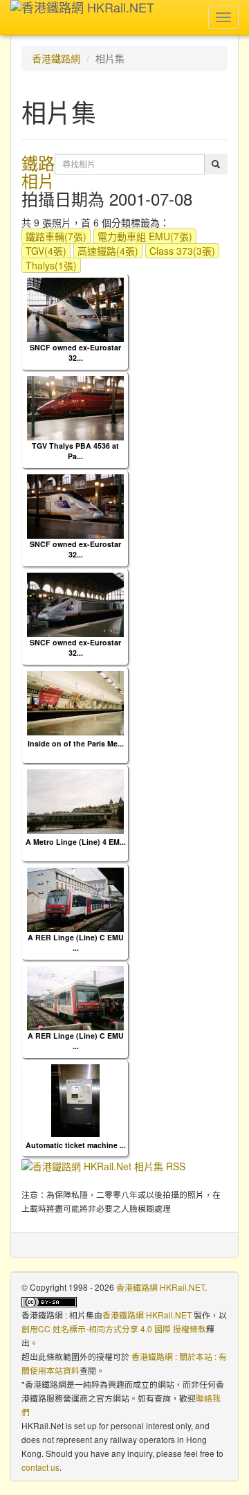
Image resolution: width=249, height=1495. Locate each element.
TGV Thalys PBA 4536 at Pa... (75, 450)
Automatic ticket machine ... (76, 1145)
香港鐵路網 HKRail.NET (160, 1287)
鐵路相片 (38, 171)
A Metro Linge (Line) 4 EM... (76, 841)
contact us (40, 1467)
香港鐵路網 (56, 58)
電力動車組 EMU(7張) (145, 236)
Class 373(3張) (182, 251)
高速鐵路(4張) (107, 251)
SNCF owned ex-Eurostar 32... (75, 352)
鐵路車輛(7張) (56, 236)
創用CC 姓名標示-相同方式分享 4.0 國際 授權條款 (113, 1328)
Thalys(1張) (51, 265)
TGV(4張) (46, 251)
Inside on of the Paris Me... (76, 743)
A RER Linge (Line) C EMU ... (76, 942)
